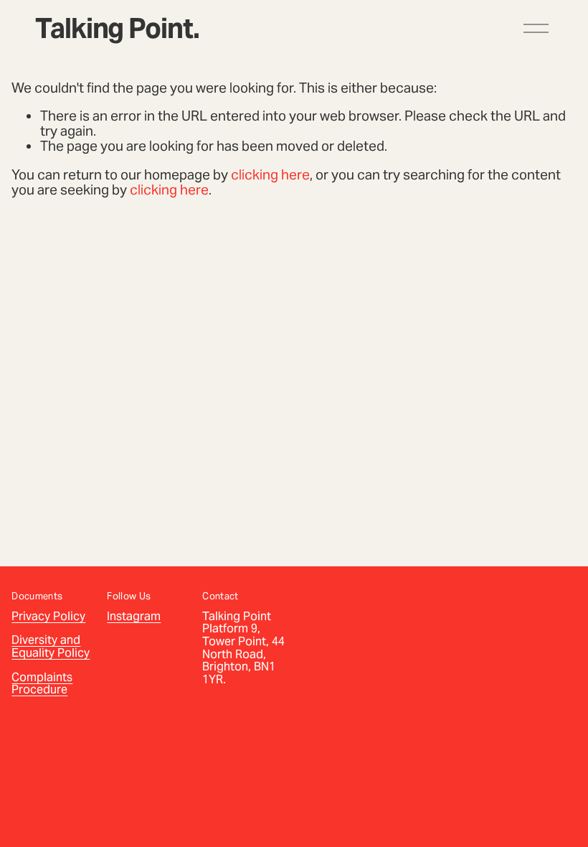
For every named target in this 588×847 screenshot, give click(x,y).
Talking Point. (117, 28)
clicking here (270, 174)
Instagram (134, 616)
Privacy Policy (48, 616)
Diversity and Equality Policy (50, 646)
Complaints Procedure (41, 683)
